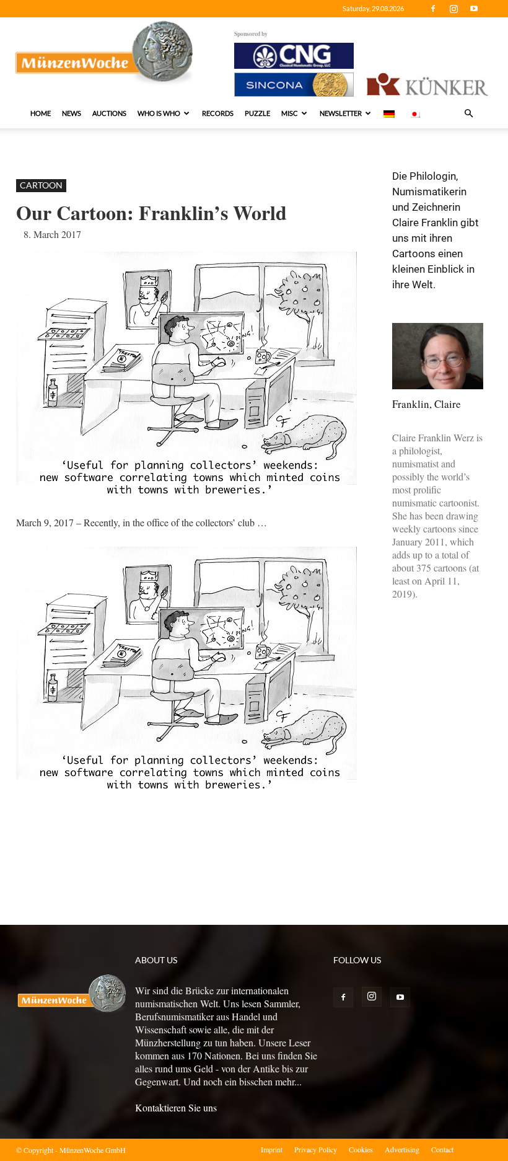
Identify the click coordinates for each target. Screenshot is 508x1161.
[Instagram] (453, 8)
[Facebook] (433, 8)
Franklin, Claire (426, 404)
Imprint (271, 1149)
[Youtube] (474, 8)
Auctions (109, 113)
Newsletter (341, 113)
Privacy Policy (315, 1149)
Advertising (402, 1149)
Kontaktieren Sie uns (176, 1107)
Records (218, 113)
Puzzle (257, 113)
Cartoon (41, 185)
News (71, 113)
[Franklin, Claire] (437, 356)
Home (40, 113)
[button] (468, 113)
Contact (442, 1149)
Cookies (361, 1149)
